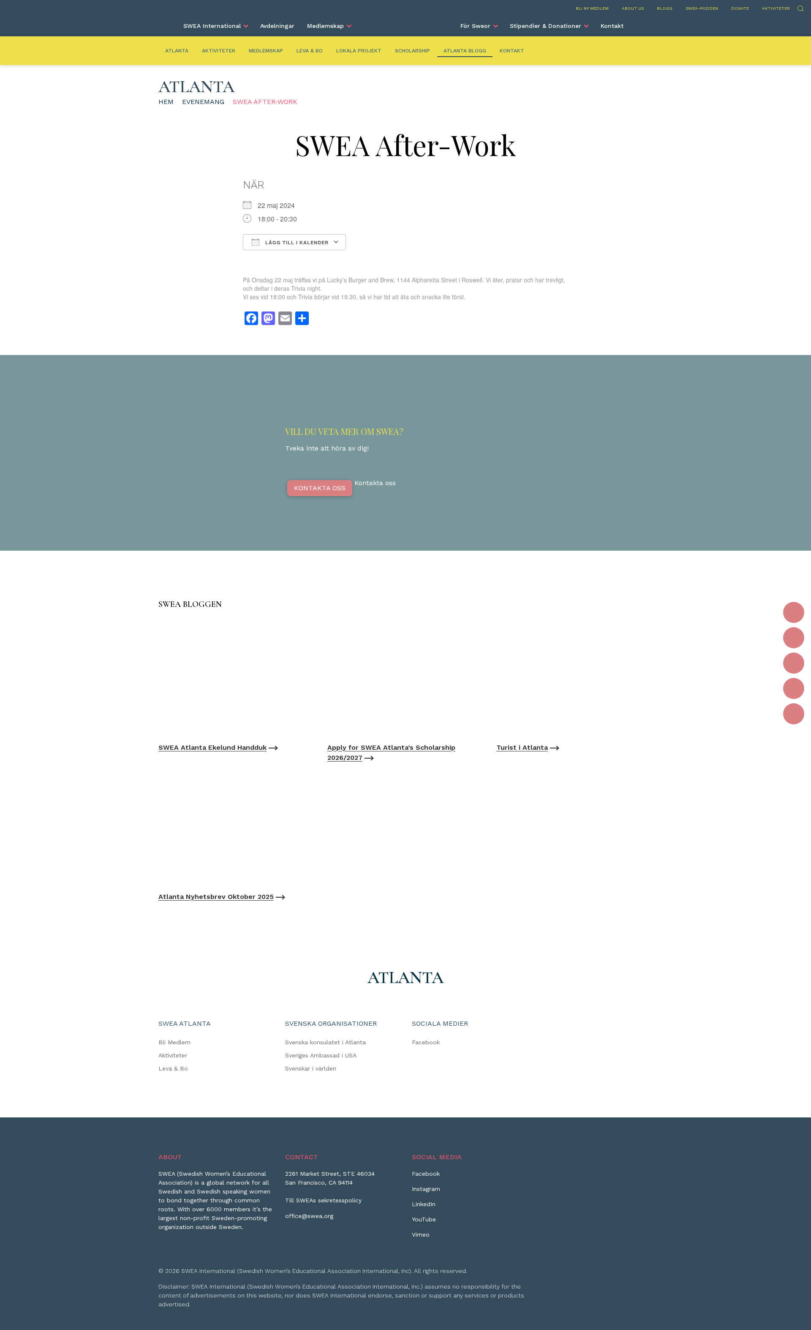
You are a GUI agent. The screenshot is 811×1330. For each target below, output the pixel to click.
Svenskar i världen (310, 1068)
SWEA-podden (702, 8)
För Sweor (475, 25)
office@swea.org (309, 1216)
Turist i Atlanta (522, 747)
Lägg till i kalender (296, 242)
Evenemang (203, 102)
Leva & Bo (310, 51)
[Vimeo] (793, 713)
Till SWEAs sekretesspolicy (323, 1200)
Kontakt (612, 25)
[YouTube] (793, 688)
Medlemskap (325, 25)
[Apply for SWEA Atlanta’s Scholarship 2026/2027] (405, 678)
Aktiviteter (776, 8)
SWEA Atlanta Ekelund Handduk (212, 747)
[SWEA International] (405, 22)
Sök (800, 7)
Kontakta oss (320, 488)
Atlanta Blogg (465, 51)
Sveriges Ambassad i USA (321, 1055)
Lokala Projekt (358, 51)
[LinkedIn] (793, 663)
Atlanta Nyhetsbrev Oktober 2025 (216, 897)
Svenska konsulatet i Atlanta (325, 1042)
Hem (166, 102)
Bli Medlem (174, 1042)
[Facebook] (793, 612)
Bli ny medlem (592, 8)
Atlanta (176, 51)
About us (633, 8)
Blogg (664, 8)
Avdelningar (277, 25)
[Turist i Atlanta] (574, 678)
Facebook (426, 1042)
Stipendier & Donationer (545, 25)
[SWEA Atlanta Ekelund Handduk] (236, 678)
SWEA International (212, 25)
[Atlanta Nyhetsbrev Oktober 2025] (236, 827)
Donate (740, 8)
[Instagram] (793, 637)
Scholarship (412, 51)
